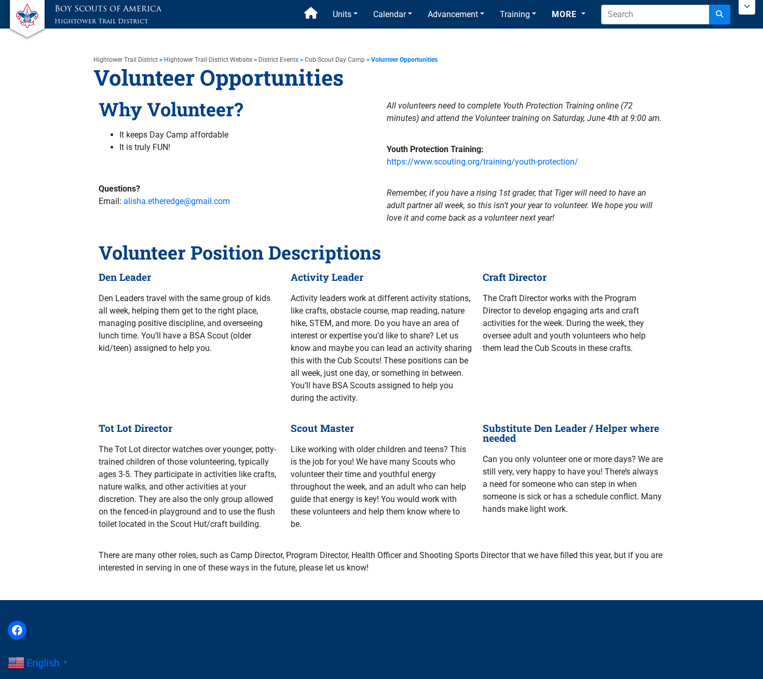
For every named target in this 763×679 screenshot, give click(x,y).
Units (342, 14)
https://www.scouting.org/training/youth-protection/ (482, 162)
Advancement (453, 14)
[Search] (719, 14)
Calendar (389, 14)
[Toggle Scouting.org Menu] (747, 7)
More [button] (565, 14)
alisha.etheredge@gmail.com (177, 201)
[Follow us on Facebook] (17, 630)
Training (515, 14)
